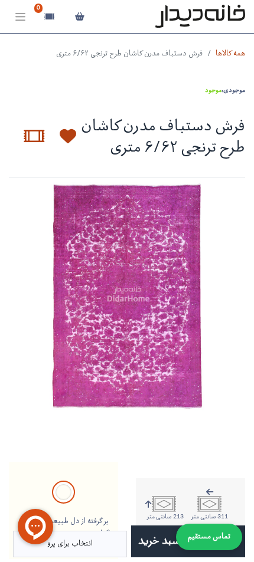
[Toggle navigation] (20, 16)
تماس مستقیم (209, 537)
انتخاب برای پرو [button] (70, 544)
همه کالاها (230, 54)
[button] (61, 136)
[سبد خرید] (79, 16)
